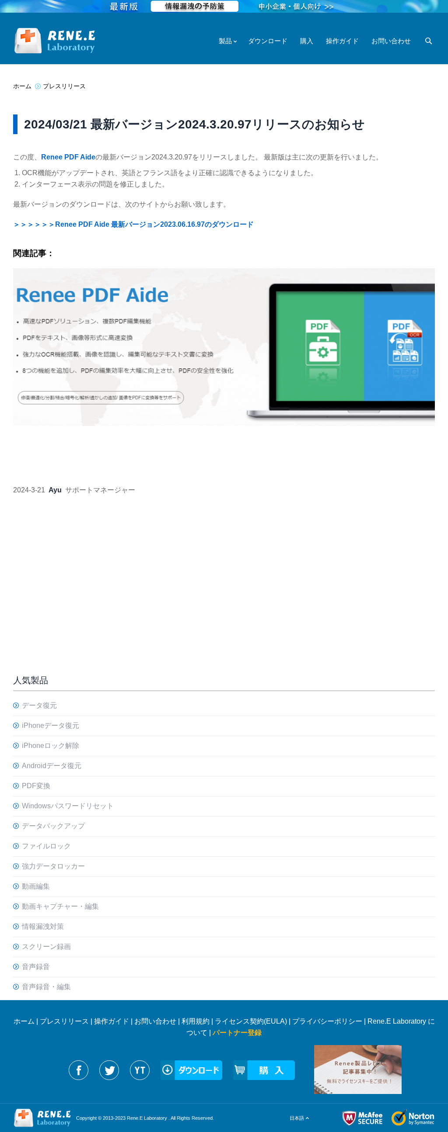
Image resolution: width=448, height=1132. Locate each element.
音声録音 (36, 966)
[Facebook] (78, 1070)
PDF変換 (36, 785)
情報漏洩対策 (43, 926)
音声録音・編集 (46, 986)
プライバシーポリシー (327, 1021)
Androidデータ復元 (51, 765)
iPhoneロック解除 (50, 745)
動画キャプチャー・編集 (60, 906)
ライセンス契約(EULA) (251, 1021)
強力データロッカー (53, 866)
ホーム (24, 1021)
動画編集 (36, 886)
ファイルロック (46, 846)
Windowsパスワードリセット (68, 806)
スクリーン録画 (46, 946)
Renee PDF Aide (68, 157)
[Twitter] (109, 1070)
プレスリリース (64, 1021)
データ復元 (39, 705)
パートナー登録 (237, 1032)
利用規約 (196, 1021)
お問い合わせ (155, 1021)
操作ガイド (111, 1021)
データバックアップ (53, 826)
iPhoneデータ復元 (50, 725)
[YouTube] (140, 1070)
